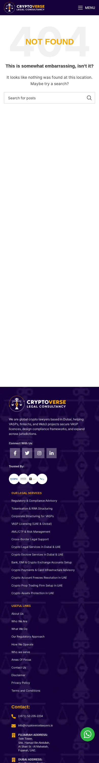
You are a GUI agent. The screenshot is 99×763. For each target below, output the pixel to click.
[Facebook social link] (15, 453)
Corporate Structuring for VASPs (32, 516)
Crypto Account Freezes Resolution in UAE (39, 577)
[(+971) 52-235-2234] (13, 716)
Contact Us (18, 667)
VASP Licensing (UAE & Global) (31, 524)
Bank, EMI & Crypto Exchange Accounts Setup (41, 562)
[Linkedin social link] (51, 453)
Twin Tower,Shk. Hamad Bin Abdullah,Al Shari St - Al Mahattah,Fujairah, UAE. (34, 742)
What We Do (19, 629)
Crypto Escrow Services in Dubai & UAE (37, 554)
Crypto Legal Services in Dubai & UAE (36, 547)
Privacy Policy (20, 683)
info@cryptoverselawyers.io (35, 725)
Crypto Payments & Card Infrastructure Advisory (43, 570)
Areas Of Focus (21, 659)
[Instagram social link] (39, 453)
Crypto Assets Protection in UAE (32, 593)
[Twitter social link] (27, 453)
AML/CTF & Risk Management (30, 531)
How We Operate (22, 644)
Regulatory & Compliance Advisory (34, 500)
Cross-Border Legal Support (30, 539)
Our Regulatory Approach (28, 636)
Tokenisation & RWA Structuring (32, 508)
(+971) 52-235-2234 (30, 716)
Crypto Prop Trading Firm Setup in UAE (37, 585)
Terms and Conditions (25, 690)
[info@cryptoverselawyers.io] (13, 726)
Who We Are (19, 621)
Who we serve (20, 652)
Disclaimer (18, 675)
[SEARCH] (89, 98)
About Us (17, 613)
